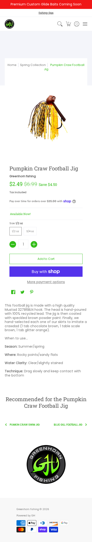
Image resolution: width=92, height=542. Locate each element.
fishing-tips (46, 13)
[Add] (34, 244)
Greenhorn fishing (22, 176)
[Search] (60, 24)
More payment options (46, 282)
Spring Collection (33, 65)
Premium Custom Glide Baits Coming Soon (46, 4)
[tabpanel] (46, 341)
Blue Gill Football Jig (68, 424)
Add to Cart (46, 259)
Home (12, 65)
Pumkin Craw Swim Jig (25, 424)
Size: (16, 223)
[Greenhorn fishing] (9, 24)
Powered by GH (26, 515)
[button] (68, 24)
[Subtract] (12, 244)
